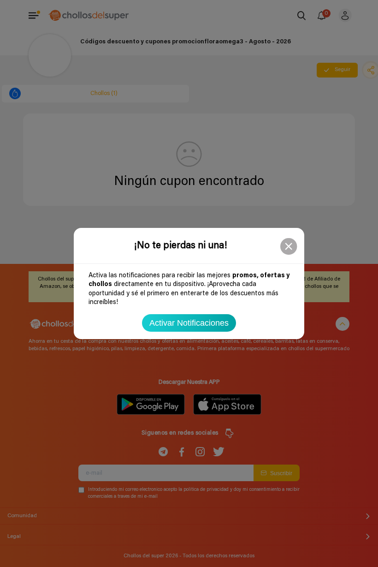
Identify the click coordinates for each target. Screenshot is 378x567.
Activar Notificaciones (189, 323)
